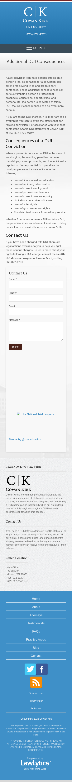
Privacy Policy (36, 701)
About (36, 607)
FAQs (36, 631)
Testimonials (36, 623)
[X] (30, 669)
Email (12, 306)
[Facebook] (42, 669)
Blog (36, 647)
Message (14, 320)
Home (36, 598)
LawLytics (36, 763)
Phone (13, 292)
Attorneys (36, 615)
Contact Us (13, 521)
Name (13, 279)
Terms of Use (36, 693)
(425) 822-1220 (15, 577)
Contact (36, 655)
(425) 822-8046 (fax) (17, 581)
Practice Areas (36, 639)
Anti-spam (36, 708)
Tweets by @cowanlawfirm (25, 439)
